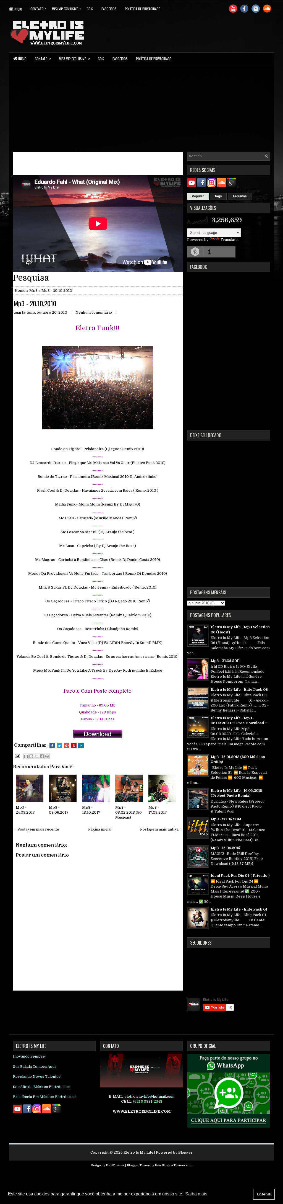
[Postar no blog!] (31, 756)
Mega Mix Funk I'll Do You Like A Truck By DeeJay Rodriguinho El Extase (97, 670)
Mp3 (33, 290)
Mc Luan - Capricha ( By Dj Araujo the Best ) (97, 546)
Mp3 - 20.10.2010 (35, 303)
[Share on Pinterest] (74, 745)
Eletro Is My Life (138, 1152)
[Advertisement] (141, 108)
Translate (229, 240)
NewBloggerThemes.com (174, 1165)
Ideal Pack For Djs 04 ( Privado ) (240, 875)
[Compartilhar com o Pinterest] (47, 756)
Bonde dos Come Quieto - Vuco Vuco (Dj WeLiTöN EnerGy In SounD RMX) (98, 643)
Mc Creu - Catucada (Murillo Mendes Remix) (98, 518)
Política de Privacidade (142, 8)
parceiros (109, 8)
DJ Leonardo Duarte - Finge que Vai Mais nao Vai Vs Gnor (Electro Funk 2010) (98, 463)
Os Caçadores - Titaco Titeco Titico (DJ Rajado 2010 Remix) (97, 601)
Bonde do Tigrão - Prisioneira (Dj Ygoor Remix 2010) (97, 449)
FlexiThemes (115, 1165)
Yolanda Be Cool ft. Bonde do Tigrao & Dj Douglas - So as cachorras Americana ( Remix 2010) (98, 656)
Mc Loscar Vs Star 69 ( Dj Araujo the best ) (98, 532)
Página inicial (99, 829)
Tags (218, 196)
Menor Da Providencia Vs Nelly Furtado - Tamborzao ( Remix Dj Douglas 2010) (97, 573)
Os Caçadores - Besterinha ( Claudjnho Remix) (97, 629)
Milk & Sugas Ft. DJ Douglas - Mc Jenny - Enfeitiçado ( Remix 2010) (97, 587)
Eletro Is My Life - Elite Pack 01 (239, 909)
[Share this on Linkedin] (81, 745)
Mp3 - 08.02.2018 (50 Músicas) (128, 812)
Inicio (17, 9)
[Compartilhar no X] (36, 756)
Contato (38, 8)
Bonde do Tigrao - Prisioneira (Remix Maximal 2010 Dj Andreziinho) (98, 477)
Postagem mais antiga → (161, 829)
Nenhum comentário (93, 312)
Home (20, 290)
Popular (198, 196)
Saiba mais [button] (196, 1194)
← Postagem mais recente (36, 829)
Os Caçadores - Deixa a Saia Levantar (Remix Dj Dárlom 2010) (97, 615)
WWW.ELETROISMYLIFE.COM (142, 1111)
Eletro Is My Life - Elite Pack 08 (239, 689)
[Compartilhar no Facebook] (41, 756)
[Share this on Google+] (66, 745)
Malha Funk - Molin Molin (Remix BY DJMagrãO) (97, 504)
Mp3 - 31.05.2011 (225, 661)
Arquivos (239, 196)
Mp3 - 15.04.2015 (225, 848)
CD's (90, 8)
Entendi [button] (264, 1194)
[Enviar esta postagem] (17, 756)
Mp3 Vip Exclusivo (66, 8)
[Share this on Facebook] (52, 745)
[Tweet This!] (59, 745)
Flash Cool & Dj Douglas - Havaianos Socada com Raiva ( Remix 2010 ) (97, 490)
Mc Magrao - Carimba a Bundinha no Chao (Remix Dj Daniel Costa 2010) (97, 560)
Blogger (185, 1152)
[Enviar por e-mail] (26, 756)
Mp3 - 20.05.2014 (226, 819)
